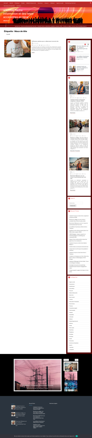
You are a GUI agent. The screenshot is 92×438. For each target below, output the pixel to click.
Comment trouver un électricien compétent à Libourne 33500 (34, 26)
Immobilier (71, 314)
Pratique (17, 3)
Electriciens (72, 112)
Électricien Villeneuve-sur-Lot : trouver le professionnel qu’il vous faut (78, 177)
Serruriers (71, 340)
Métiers (52, 3)
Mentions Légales (53, 403)
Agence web (59, 3)
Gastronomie (72, 310)
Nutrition (40, 3)
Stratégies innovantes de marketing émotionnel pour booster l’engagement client (78, 266)
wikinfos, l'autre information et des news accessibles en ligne (18, 14)
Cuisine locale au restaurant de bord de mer (78, 246)
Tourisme (71, 347)
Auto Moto (71, 288)
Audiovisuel (72, 286)
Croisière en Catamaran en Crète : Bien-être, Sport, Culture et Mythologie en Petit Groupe (79, 258)
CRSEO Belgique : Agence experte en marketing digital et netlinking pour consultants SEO (77, 236)
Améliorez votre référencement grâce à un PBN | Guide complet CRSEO (39, 426)
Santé (11, 3)
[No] (90, 436)
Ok (76, 436)
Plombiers (71, 332)
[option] (34, 26)
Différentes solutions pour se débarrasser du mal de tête (45, 41)
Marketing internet (70, 3)
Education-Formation (75, 150)
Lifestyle (71, 316)
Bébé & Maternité (31, 3)
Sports (70, 345)
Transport (71, 349)
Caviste (71, 299)
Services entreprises (9, 5)
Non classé (71, 327)
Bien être (71, 295)
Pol (73, 95)
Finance (71, 305)
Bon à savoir (72, 297)
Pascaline (36, 43)
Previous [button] (66, 360)
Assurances (71, 284)
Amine (74, 134)
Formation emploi (73, 308)
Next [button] (76, 360)
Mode (22, 3)
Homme (71, 312)
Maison (47, 3)
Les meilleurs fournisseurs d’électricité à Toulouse (83, 47)
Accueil (6, 3)
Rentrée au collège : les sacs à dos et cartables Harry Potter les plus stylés (62, 26)
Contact (19, 5)
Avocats (71, 290)
